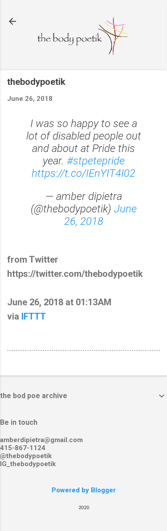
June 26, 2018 (100, 215)
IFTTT (33, 316)
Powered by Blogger (84, 490)
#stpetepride (96, 161)
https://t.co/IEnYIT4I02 (83, 173)
